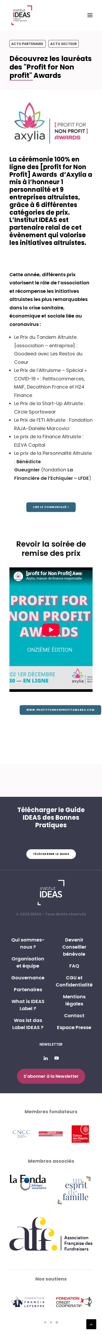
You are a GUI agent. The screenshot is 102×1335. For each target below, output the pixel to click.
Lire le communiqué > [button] (51, 507)
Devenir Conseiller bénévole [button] (74, 946)
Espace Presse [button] (74, 1027)
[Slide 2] (51, 1322)
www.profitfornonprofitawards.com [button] (60, 710)
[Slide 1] (45, 1322)
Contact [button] (74, 1015)
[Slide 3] (57, 1322)
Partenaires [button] (28, 989)
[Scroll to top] (91, 1324)
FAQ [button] (74, 966)
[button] (90, 15)
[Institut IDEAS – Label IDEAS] (21, 15)
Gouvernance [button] (27, 977)
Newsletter (51, 1044)
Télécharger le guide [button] (51, 854)
